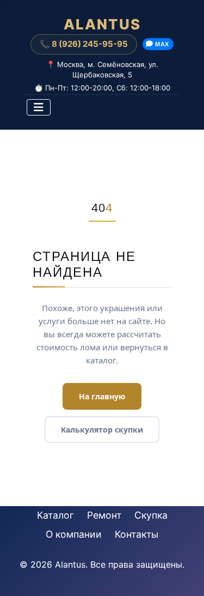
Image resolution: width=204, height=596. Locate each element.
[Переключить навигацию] (39, 107)
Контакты (136, 534)
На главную (102, 396)
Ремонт (104, 515)
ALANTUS (102, 24)
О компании (74, 534)
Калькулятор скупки (102, 429)
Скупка (151, 515)
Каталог (55, 515)
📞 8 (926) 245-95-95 (84, 44)
